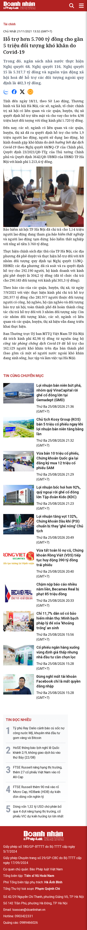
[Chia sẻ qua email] (30, 92)
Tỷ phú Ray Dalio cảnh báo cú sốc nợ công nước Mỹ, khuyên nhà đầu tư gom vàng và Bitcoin (38, 733)
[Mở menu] (81, 5)
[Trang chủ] (43, 836)
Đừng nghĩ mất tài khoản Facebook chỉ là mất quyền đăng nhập (58, 681)
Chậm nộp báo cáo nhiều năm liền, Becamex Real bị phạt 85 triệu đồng (57, 589)
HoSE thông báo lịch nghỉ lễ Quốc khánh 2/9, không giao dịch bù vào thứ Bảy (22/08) (36, 752)
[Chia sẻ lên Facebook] (14, 92)
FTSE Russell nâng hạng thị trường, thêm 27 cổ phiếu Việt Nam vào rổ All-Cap (37, 772)
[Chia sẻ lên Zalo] (6, 92)
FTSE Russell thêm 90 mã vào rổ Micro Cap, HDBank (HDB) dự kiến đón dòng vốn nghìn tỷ (36, 792)
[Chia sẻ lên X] (22, 92)
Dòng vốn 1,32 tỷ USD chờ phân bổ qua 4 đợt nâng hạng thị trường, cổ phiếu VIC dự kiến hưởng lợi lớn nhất (38, 811)
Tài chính (9, 24)
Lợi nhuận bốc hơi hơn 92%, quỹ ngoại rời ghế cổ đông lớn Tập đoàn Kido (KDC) (58, 492)
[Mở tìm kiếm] (71, 5)
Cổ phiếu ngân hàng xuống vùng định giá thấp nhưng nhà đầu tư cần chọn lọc (57, 652)
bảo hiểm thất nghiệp (67, 234)
